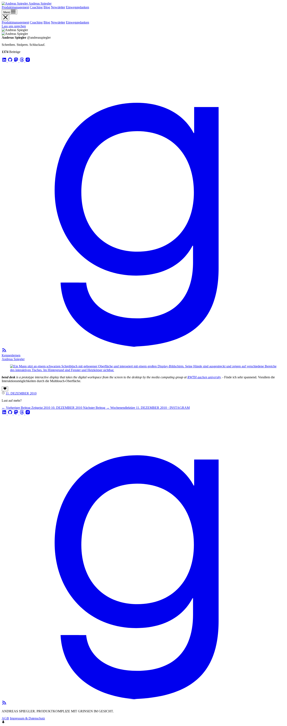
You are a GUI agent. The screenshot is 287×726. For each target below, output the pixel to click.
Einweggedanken (77, 7)
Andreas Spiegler (13, 359)
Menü (7, 12)
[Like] (5, 388)
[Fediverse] (16, 61)
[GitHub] (10, 61)
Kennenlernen (11, 355)
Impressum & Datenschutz (27, 718)
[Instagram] (27, 61)
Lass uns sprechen (14, 26)
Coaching (36, 7)
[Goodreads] (143, 345)
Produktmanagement (15, 7)
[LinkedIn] (5, 61)
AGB (5, 718)
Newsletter (58, 7)
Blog (46, 7)
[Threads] (22, 61)
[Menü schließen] (5, 18)
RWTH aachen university (204, 377)
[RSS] (4, 351)
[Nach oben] (3, 722)
